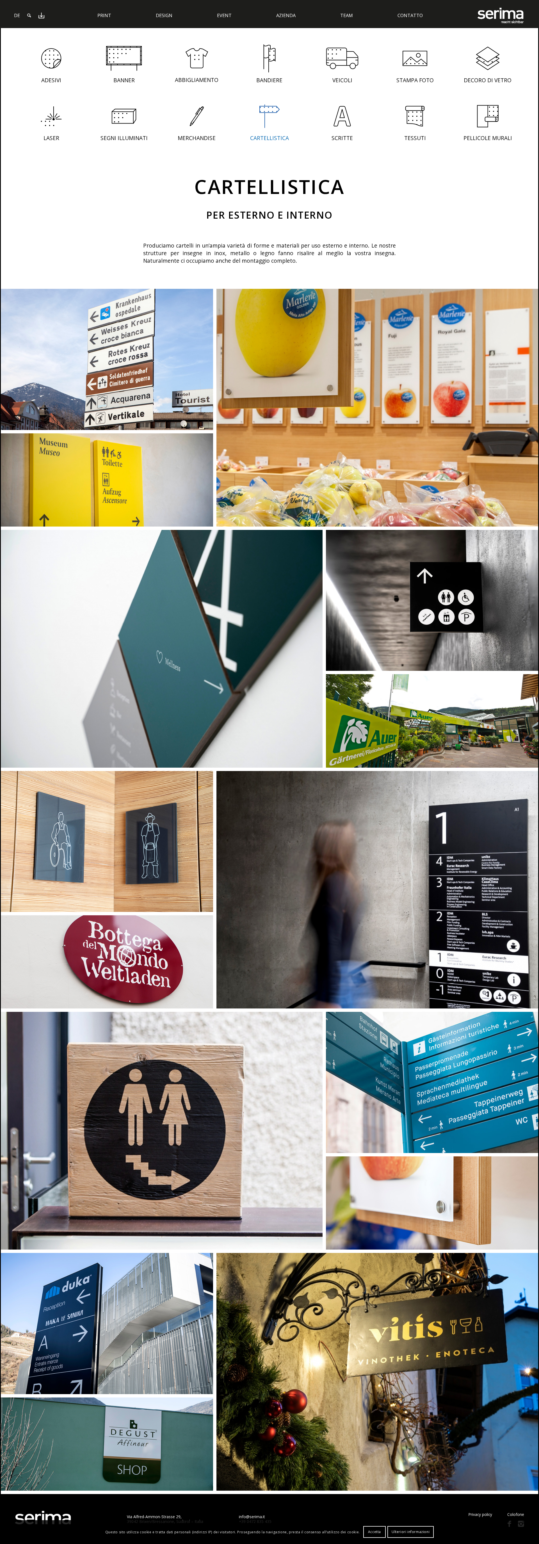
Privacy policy (480, 1514)
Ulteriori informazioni (411, 1532)
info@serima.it (252, 1516)
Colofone (515, 1514)
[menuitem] (17, 15)
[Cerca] (29, 15)
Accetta (374, 1532)
